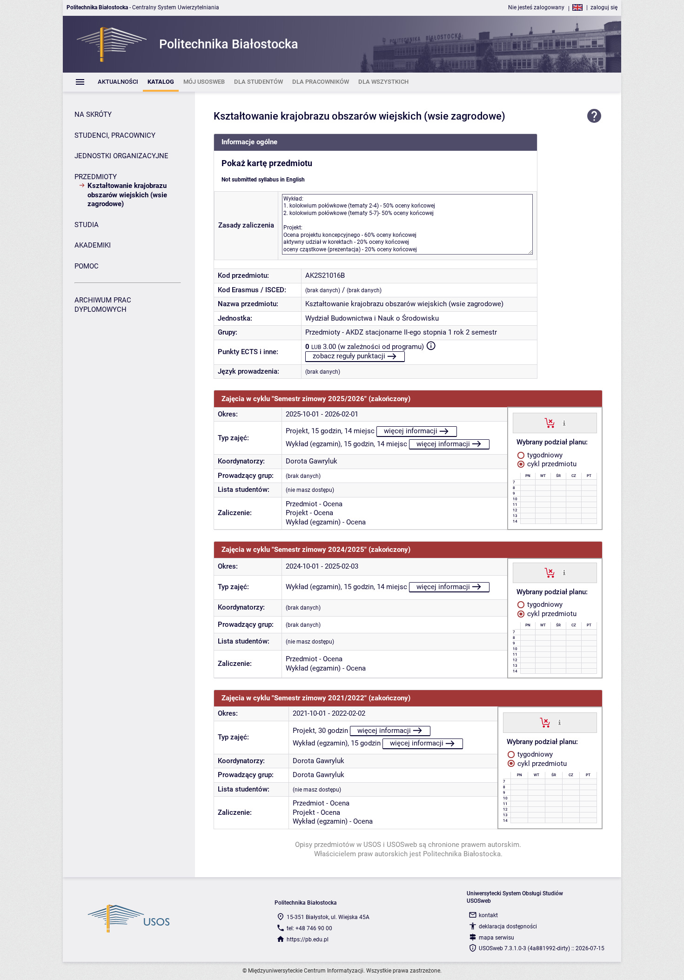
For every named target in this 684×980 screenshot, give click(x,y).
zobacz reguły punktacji (349, 356)
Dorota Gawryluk (311, 461)
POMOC (86, 266)
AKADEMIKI (92, 245)
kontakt (488, 915)
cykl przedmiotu (551, 464)
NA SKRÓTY (93, 114)
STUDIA (86, 225)
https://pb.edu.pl (308, 939)
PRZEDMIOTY (95, 177)
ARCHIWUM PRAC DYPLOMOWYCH (102, 305)
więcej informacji (410, 431)
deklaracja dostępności (508, 926)
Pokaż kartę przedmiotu (266, 163)
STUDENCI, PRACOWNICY (114, 135)
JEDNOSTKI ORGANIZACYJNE (121, 156)
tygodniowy (544, 455)
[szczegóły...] (564, 422)
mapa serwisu (496, 937)
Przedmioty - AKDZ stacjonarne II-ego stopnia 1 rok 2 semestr (401, 332)
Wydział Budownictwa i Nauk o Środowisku (372, 318)
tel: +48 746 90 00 (309, 928)
